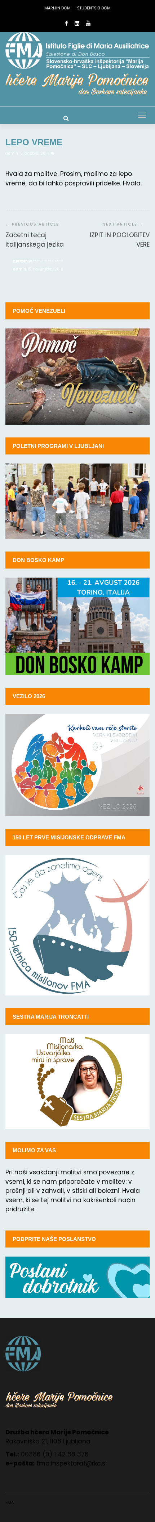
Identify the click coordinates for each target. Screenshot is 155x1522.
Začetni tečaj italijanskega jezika (34, 240)
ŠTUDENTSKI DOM (94, 8)
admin (12, 153)
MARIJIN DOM (57, 8)
